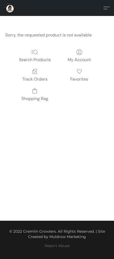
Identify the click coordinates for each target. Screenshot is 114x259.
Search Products (35, 59)
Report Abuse (57, 245)
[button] (10, 8)
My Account (79, 59)
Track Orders (34, 79)
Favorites (79, 79)
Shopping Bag (34, 98)
